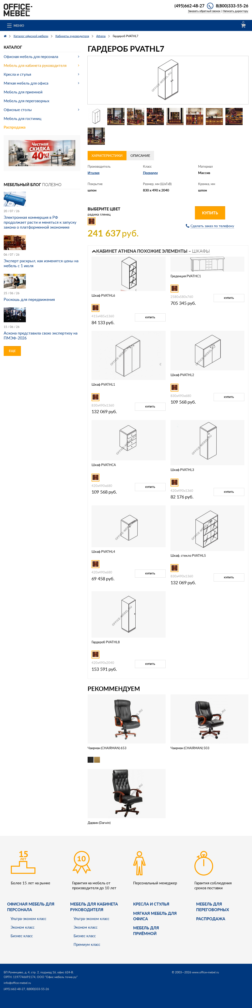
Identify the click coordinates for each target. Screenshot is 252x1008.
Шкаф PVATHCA (104, 465)
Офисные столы (18, 109)
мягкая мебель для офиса (155, 915)
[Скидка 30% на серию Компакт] (42, 152)
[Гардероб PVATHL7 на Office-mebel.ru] (168, 80)
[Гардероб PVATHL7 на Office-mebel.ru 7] (214, 116)
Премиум (150, 172)
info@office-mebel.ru (17, 983)
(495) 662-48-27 (14, 989)
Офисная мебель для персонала (31, 56)
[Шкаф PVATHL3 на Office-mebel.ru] (207, 442)
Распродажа (15, 127)
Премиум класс (87, 944)
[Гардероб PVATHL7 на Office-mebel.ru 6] (194, 116)
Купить (210, 213)
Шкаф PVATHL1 (103, 384)
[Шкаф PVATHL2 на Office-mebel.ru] (207, 350)
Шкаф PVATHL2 (182, 375)
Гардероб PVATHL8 (106, 642)
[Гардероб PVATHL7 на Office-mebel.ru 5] (175, 116)
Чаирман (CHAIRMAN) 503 (190, 748)
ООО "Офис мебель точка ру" (57, 977)
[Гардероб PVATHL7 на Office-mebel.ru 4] (155, 116)
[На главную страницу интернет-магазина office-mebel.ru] (18, 9)
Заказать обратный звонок (204, 11)
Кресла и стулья (17, 74)
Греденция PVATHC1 (186, 276)
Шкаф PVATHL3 (182, 469)
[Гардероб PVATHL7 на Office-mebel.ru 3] (135, 116)
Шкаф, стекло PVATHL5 (188, 555)
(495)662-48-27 (189, 6)
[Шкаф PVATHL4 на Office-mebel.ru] (129, 525)
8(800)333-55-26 (232, 6)
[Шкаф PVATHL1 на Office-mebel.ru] (128, 355)
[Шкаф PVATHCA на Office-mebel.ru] (128, 440)
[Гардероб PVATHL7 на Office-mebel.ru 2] (116, 116)
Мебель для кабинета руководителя (35, 65)
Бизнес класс (22, 935)
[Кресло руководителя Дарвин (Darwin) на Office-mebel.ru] (126, 793)
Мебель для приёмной (146, 930)
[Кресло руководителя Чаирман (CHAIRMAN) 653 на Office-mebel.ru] (126, 718)
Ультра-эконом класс (28, 918)
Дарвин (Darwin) (99, 822)
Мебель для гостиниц (22, 118)
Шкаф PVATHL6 (103, 295)
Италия (93, 172)
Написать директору (235, 11)
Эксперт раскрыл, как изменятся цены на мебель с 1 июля (41, 263)
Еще (12, 351)
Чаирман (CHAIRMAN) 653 (107, 748)
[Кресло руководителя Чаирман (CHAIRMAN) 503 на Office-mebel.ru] (209, 718)
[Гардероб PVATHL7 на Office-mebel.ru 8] (234, 116)
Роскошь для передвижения (29, 299)
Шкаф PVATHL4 (103, 551)
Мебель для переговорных (26, 100)
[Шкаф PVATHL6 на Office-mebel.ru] (129, 273)
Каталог (13, 47)
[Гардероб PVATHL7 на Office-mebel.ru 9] (96, 136)
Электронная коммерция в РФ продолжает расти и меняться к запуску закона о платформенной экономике (40, 222)
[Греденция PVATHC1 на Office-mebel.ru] (207, 263)
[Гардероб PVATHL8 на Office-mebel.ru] (128, 614)
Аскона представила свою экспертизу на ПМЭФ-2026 (41, 335)
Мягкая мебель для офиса (26, 83)
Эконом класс (22, 927)
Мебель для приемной (23, 91)
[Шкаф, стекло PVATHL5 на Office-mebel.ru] (207, 527)
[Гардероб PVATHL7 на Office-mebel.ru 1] (96, 116)
